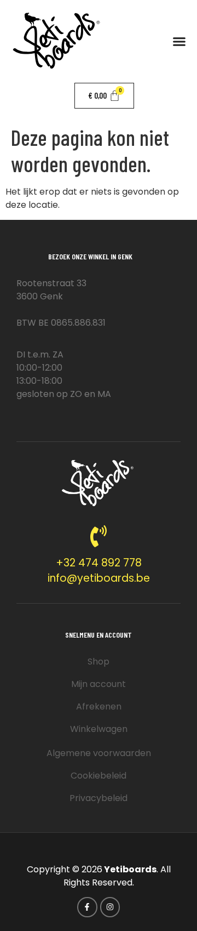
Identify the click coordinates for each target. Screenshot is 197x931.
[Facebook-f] (87, 907)
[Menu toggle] (179, 41)
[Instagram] (110, 907)
